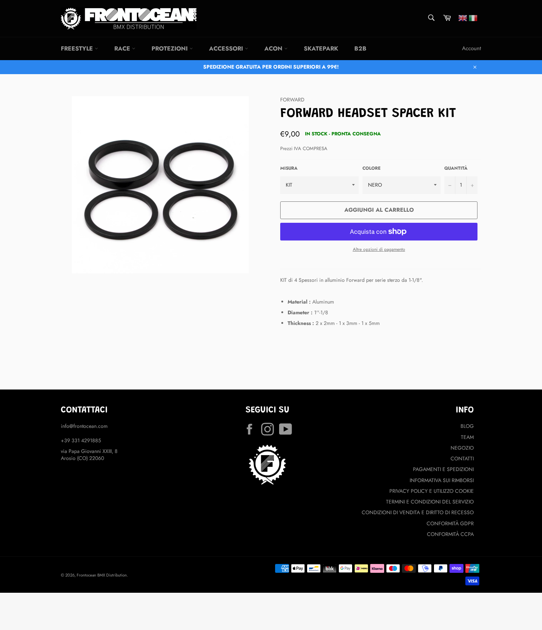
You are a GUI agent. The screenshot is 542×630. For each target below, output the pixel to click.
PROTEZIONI (171, 48)
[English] (462, 17)
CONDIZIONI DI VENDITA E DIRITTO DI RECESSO (418, 512)
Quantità (456, 168)
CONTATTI (462, 458)
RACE (123, 48)
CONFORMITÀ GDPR (450, 523)
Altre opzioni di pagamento (379, 249)
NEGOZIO (462, 447)
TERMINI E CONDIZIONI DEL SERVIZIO (430, 501)
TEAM (467, 437)
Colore (371, 168)
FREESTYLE (78, 48)
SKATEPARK (321, 48)
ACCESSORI (227, 48)
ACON (274, 48)
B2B (360, 48)
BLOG (467, 426)
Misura (289, 168)
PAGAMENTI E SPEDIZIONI (443, 469)
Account (471, 48)
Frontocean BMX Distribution (102, 575)
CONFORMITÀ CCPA (450, 534)
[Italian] (473, 17)
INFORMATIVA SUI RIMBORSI (442, 480)
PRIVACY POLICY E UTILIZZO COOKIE (431, 491)
